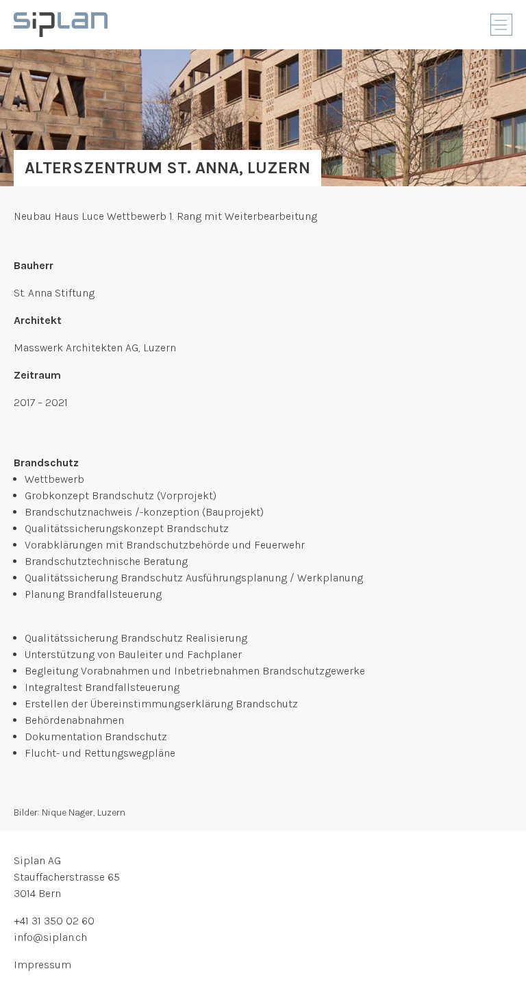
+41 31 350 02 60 (54, 920)
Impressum (42, 964)
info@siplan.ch (50, 937)
